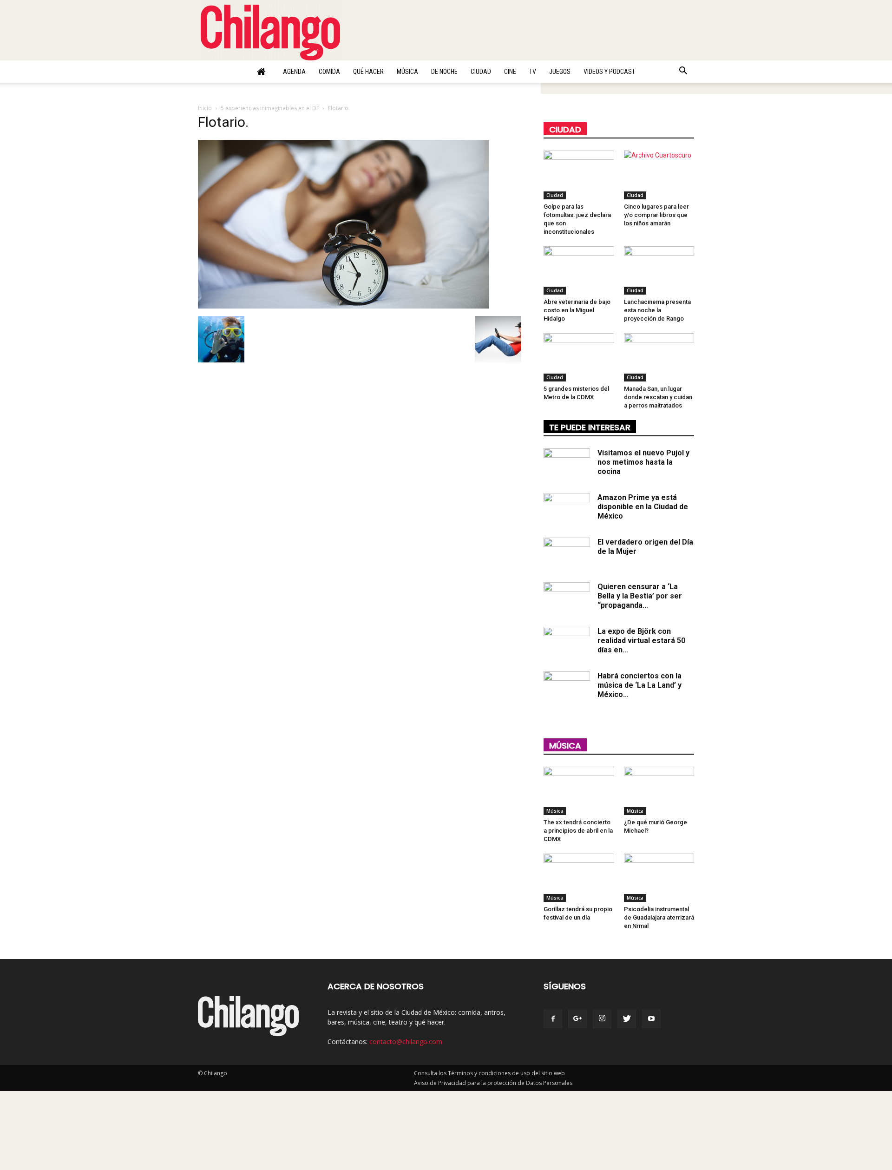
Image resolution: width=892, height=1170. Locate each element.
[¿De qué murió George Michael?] (659, 791)
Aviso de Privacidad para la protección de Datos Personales (493, 1083)
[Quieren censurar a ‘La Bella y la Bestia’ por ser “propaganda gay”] (567, 598)
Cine (510, 71)
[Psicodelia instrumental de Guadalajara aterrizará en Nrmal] (659, 878)
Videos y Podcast (609, 71)
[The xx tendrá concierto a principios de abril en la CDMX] (579, 791)
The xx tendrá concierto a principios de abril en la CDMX (578, 830)
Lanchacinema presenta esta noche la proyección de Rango (657, 310)
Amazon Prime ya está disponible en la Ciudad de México (642, 506)
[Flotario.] (343, 306)
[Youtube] (651, 1019)
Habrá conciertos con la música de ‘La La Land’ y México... (639, 685)
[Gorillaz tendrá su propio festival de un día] (579, 878)
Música (407, 71)
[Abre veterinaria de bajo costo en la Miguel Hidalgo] (579, 270)
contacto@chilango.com (405, 1041)
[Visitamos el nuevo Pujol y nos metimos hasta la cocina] (567, 464)
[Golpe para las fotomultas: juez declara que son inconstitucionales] (579, 175)
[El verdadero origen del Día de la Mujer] (567, 554)
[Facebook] (553, 1019)
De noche (444, 71)
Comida (329, 71)
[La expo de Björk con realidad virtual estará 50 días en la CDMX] (567, 643)
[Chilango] (270, 30)
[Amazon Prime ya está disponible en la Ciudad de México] (567, 509)
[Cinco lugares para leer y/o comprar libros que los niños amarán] (659, 175)
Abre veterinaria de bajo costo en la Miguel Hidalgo (577, 310)
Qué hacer (368, 71)
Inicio (205, 108)
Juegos (560, 71)
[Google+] (577, 1019)
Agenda (294, 71)
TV (532, 71)
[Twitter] (626, 1019)
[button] (683, 72)
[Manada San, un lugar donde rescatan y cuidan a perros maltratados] (659, 357)
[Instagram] (602, 1019)
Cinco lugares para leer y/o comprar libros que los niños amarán (656, 215)
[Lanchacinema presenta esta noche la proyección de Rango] (659, 270)
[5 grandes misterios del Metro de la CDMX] (579, 357)
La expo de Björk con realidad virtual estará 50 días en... (641, 640)
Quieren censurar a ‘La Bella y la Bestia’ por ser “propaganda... (639, 596)
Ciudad (481, 71)
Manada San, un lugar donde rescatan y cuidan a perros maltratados (658, 397)
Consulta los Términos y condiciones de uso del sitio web (489, 1073)
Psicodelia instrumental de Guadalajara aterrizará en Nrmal (659, 917)
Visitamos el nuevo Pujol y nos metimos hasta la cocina (643, 462)
